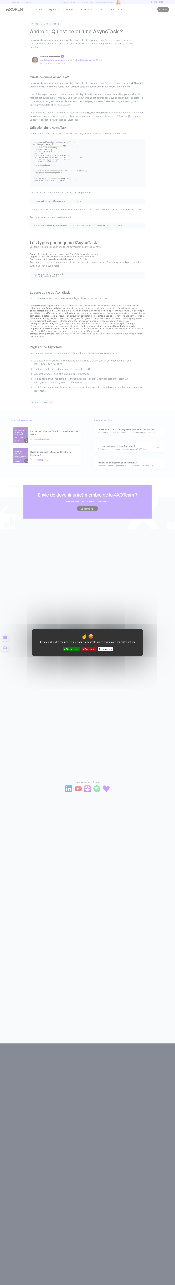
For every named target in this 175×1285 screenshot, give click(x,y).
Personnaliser (105, 649)
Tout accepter (72, 649)
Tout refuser (89, 649)
